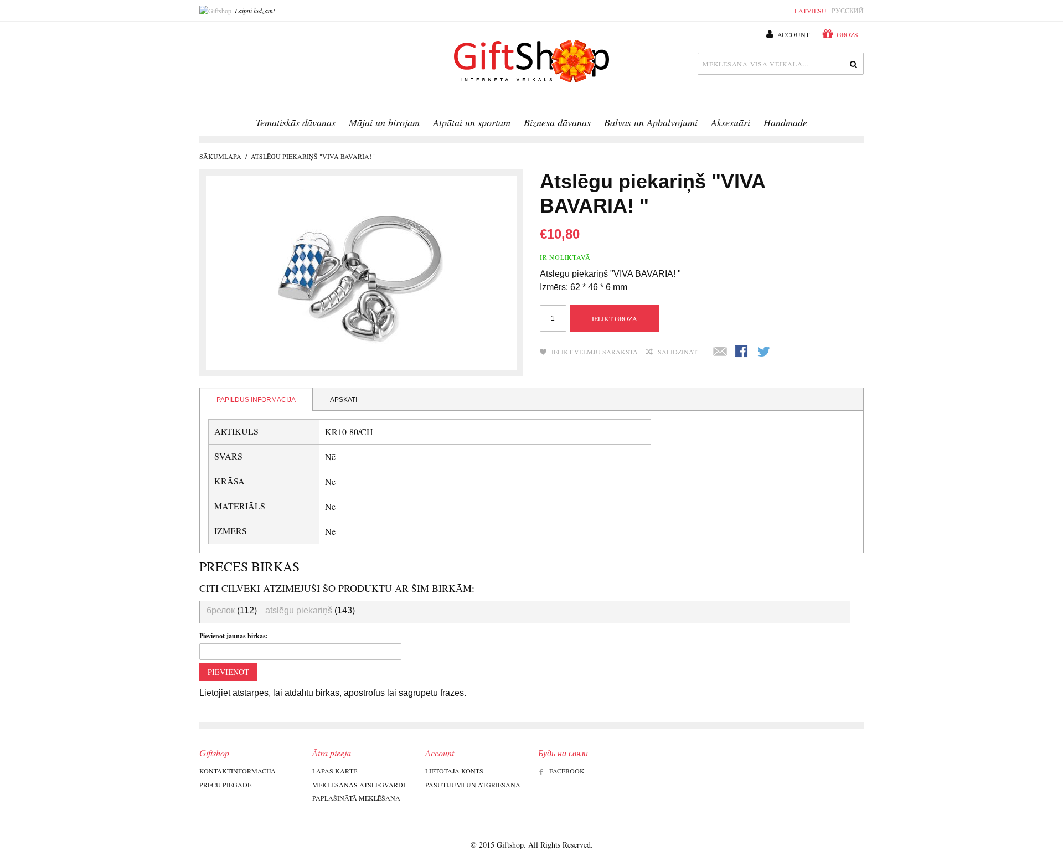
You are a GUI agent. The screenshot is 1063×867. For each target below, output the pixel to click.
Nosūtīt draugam (720, 352)
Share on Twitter (764, 352)
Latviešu (810, 10)
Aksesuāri (730, 122)
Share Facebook (742, 352)
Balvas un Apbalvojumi (651, 122)
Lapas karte (334, 770)
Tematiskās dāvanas (296, 122)
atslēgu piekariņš (298, 610)
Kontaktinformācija (237, 770)
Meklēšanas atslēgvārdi (358, 784)
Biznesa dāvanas (557, 122)
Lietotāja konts (454, 770)
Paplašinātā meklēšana (356, 797)
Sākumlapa (220, 156)
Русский (848, 10)
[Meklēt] (853, 64)
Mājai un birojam (384, 122)
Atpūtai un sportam (471, 122)
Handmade (785, 122)
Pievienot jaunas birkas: (233, 636)
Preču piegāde (225, 784)
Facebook (567, 770)
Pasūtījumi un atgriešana (472, 784)
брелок (221, 610)
